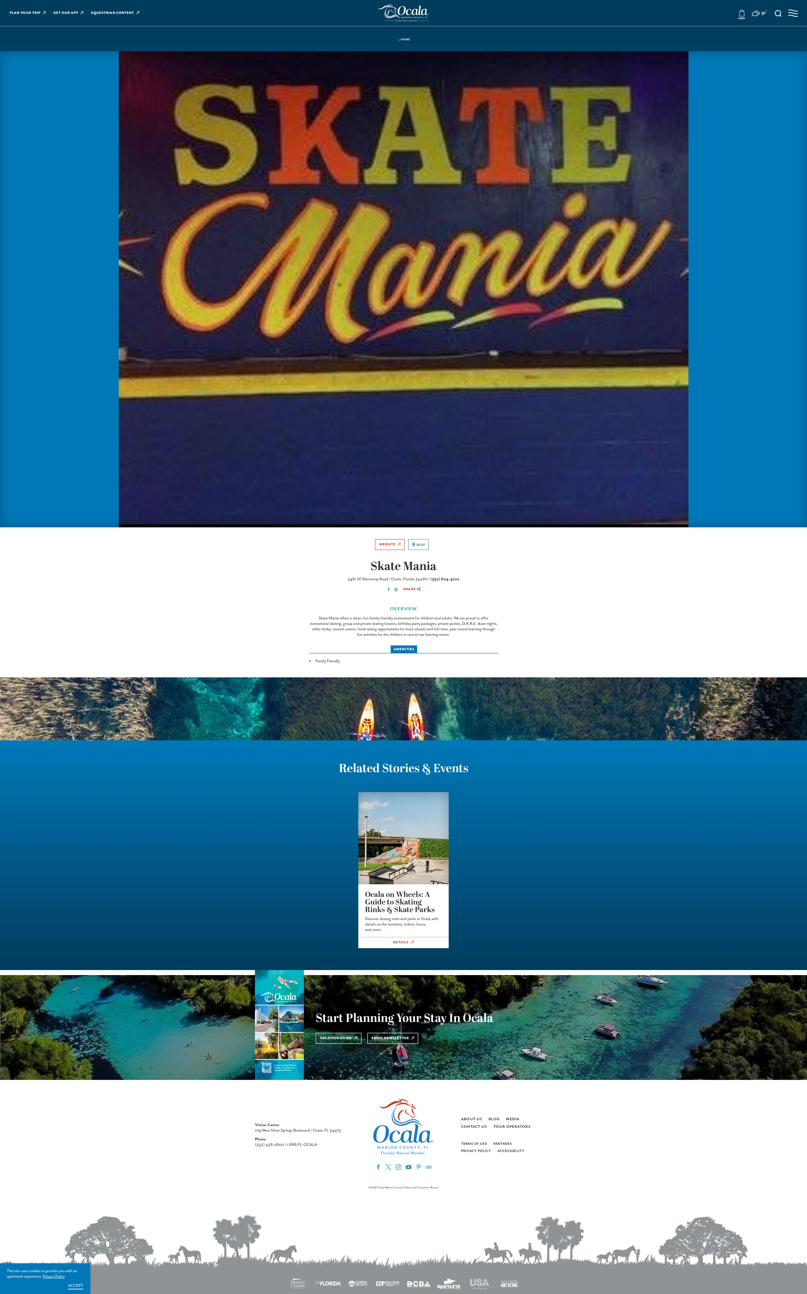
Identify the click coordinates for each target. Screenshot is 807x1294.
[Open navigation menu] (793, 13)
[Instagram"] (398, 1167)
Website (387, 544)
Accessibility (511, 1151)
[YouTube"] (408, 1167)
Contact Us (474, 1127)
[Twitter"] (388, 1167)
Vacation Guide (336, 1038)
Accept (75, 1285)
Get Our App (65, 13)
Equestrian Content (112, 13)
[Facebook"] (378, 1167)
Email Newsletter (390, 1038)
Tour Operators (512, 1127)
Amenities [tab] (404, 649)
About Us (471, 1119)
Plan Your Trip (25, 13)
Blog (494, 1119)
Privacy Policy (476, 1151)
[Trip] (429, 1167)
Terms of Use (474, 1144)
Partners (502, 1144)
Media (512, 1119)
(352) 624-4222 (444, 579)
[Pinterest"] (419, 1167)
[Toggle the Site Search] (778, 13)
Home (405, 39)
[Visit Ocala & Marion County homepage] (403, 13)
